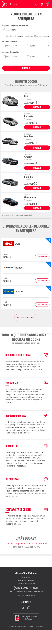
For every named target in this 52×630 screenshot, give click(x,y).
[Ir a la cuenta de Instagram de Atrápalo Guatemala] (28, 608)
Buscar (26, 68)
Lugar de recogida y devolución (15, 25)
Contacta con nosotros (26, 584)
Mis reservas (26, 577)
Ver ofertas (42, 256)
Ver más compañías (26, 317)
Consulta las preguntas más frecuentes (25, 543)
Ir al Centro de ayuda (26, 580)
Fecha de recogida (9, 41)
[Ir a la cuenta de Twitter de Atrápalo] (23, 608)
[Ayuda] (41, 4)
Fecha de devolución (10, 52)
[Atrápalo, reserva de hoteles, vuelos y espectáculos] (4, 4)
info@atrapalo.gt (28, 595)
